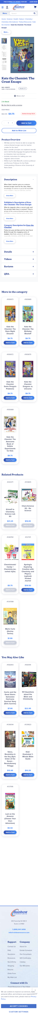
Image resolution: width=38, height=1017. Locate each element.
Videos (8, 259)
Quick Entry (12, 962)
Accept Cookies (19, 1006)
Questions (11, 954)
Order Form (12, 973)
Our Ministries (25, 966)
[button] (5, 47)
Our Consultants (25, 954)
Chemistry (28, 19)
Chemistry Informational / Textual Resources (16, 22)
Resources (11, 958)
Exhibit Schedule (26, 950)
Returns (10, 969)
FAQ (9, 950)
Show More (9, 196)
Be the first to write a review (12, 105)
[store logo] (18, 7)
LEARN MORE (33, 2)
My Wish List (12, 977)
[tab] (6, 32)
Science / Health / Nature (15, 19)
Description (10, 179)
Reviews (8, 266)
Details (8, 251)
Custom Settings (18, 1011)
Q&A (6, 274)
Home (4, 19)
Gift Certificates (25, 958)
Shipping (11, 966)
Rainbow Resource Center (19, 912)
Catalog (22, 962)
